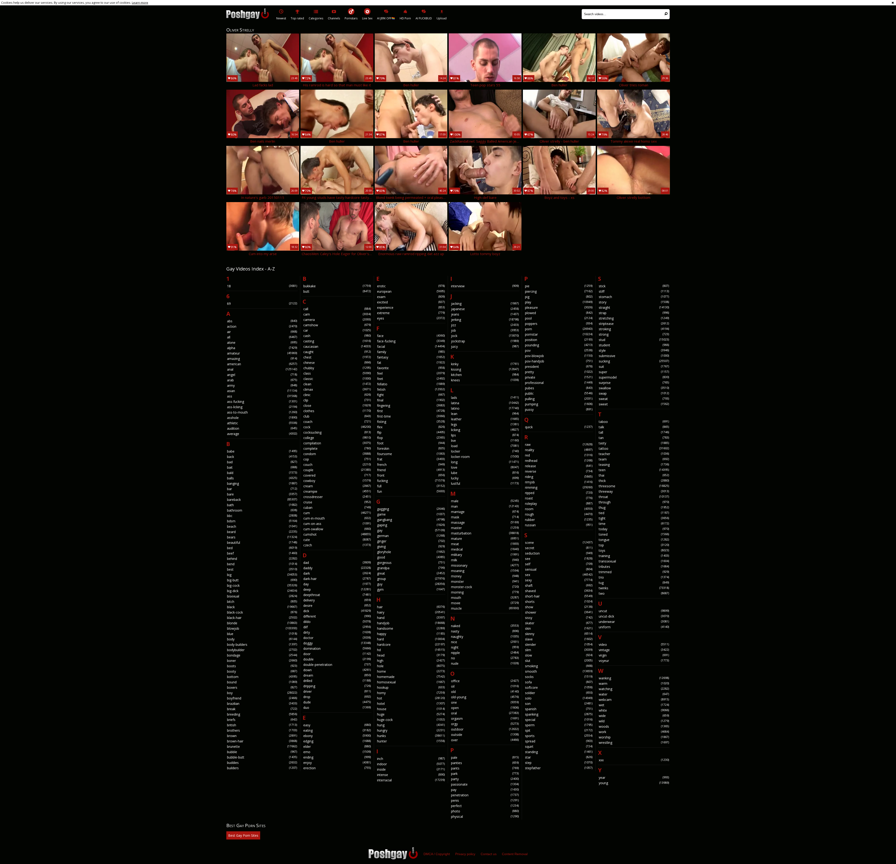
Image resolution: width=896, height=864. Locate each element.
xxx (634, 760)
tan (634, 438)
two (634, 593)
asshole (262, 417)
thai (634, 475)
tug (634, 582)
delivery (337, 600)
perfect (485, 806)
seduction (559, 553)
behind (262, 558)
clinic (337, 395)
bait (262, 467)
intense (411, 775)
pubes (559, 388)
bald (262, 473)
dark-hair (337, 578)
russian (559, 525)
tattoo (634, 448)
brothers (262, 730)
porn (559, 329)
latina (485, 403)
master (485, 528)
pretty (559, 372)
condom (337, 454)
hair (411, 607)
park (485, 773)
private (559, 377)
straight (634, 307)
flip (411, 432)
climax (337, 389)
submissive (634, 356)
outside (485, 734)
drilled (337, 680)
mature (485, 538)
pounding (559, 345)
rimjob (559, 482)
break (262, 709)
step (559, 762)
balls (262, 478)
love (485, 467)
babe (262, 451)
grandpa (411, 568)
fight (411, 395)
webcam (634, 699)
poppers (559, 323)
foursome (411, 454)
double (337, 659)
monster (485, 581)
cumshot (337, 534)
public (559, 393)
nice (485, 642)
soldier (559, 693)
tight (634, 518)
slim (559, 650)
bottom (262, 676)
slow (559, 655)
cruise (337, 502)
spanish (559, 709)
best (262, 569)
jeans (485, 314)
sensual (559, 569)
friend (411, 470)
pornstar (559, 334)
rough (559, 514)
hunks (411, 736)
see (559, 558)
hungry (411, 730)
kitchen (485, 374)
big (262, 574)
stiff (634, 291)
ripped (559, 493)
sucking (634, 361)
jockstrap (485, 341)
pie (559, 286)
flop (411, 438)
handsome (411, 628)
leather (485, 419)
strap (634, 313)
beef (262, 553)
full (411, 486)
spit (559, 730)
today (634, 529)
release (559, 466)
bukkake (337, 286)
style (634, 350)
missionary (485, 565)
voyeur (634, 660)
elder (337, 746)
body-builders (262, 644)
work (634, 732)
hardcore (411, 644)
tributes (634, 566)
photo (485, 811)
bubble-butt (262, 757)
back (262, 456)
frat (411, 459)
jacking (485, 303)
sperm (559, 725)
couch (337, 464)
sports (559, 736)
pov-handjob (559, 361)
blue (262, 634)
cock (337, 427)
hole (411, 666)
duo (337, 707)
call (337, 309)
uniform (634, 627)
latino (485, 408)
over (485, 740)
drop (337, 697)
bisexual (262, 596)
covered (337, 475)
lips (485, 435)
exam (411, 297)
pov (559, 350)
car (337, 330)
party (485, 779)
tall (634, 432)
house (411, 709)
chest (337, 357)
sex (559, 574)
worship (634, 737)
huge (411, 714)
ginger (411, 541)
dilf (337, 627)
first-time (411, 416)
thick (634, 480)
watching (634, 689)
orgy (485, 724)
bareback (262, 499)
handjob (411, 623)
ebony (337, 736)
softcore (559, 687)
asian (262, 391)
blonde (262, 623)
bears (262, 537)
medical (485, 549)
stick (634, 286)
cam (337, 314)
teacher (634, 454)
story (634, 302)
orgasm (485, 718)
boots (262, 666)
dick (337, 611)
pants (485, 768)
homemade (411, 676)
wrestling (634, 742)
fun (411, 491)
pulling (559, 399)
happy (411, 634)
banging (262, 483)
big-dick (262, 591)
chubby (337, 368)
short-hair (559, 596)
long (485, 462)
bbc (262, 515)
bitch (262, 601)
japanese (485, 309)
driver (337, 691)
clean (337, 384)
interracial (411, 780)
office (485, 681)
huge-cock (411, 719)
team (634, 459)
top (634, 545)
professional (559, 382)
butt (337, 291)
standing (559, 752)
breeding (262, 714)
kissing (485, 369)
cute (337, 539)
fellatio (411, 384)
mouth (485, 597)
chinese (337, 362)
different (337, 616)
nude (485, 663)
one (485, 702)
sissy (559, 617)
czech (337, 545)
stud (634, 339)
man (485, 506)
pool (559, 318)
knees (485, 380)
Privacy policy (465, 854)
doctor (337, 638)
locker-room (485, 456)
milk (485, 560)
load (485, 446)
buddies (262, 762)
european (411, 291)
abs (262, 321)
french (411, 464)
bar (262, 489)
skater (559, 623)
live (485, 440)
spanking (559, 714)
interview (485, 286)
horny (411, 693)
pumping (559, 404)
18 (262, 286)
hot (411, 698)
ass (262, 396)
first (411, 411)
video (634, 644)
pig (559, 297)
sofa (559, 682)
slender (559, 644)
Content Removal (515, 854)
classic (337, 378)
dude (337, 702)
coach (337, 421)
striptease (634, 323)
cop (337, 459)
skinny (559, 634)
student (634, 345)
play (559, 302)
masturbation (485, 533)
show (559, 607)
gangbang (411, 519)
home (411, 671)
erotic (411, 286)
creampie (337, 491)
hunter (411, 741)
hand (411, 617)
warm (634, 683)
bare (262, 494)
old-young (485, 697)
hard (411, 639)
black (262, 607)
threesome (634, 486)
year (634, 777)
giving (411, 546)
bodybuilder (262, 650)
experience (411, 307)
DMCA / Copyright (437, 854)
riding (559, 476)
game (411, 514)
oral (485, 713)
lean (485, 413)
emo (337, 752)
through (634, 502)
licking (485, 430)
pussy (559, 409)
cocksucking (337, 432)
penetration (485, 795)
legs (485, 424)
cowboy (337, 480)
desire (337, 605)
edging (337, 741)
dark (337, 573)
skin (559, 628)
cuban (337, 507)
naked (485, 626)
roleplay (559, 503)
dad (337, 562)
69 (262, 303)
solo (559, 698)
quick (559, 427)
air (262, 332)
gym (411, 589)
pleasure (559, 307)
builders (262, 768)
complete (337, 448)
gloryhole (411, 552)
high (411, 660)
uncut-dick (634, 616)
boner (262, 660)
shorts (559, 601)
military (485, 554)
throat (634, 497)
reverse (559, 471)
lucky (485, 478)
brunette (262, 746)
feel (411, 373)
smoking (559, 666)
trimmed (634, 572)
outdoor (485, 729)
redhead (559, 460)
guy (411, 584)
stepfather (559, 768)
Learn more (140, 2)
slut (559, 660)
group (411, 578)
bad (262, 462)
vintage (634, 650)
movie (485, 603)
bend (262, 564)
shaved (559, 591)
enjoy (337, 762)
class (337, 373)
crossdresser (337, 497)
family (411, 352)
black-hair (262, 617)
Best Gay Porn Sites (243, 835)
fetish (411, 389)
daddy (337, 568)
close (337, 405)
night (485, 647)
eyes (411, 318)
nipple (485, 652)
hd (411, 650)
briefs (262, 719)
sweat (634, 399)
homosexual (411, 682)
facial (411, 346)
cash (337, 336)
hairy (411, 612)
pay (485, 789)
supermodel (634, 377)
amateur (262, 353)
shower (559, 612)
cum (337, 513)
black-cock (262, 612)
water (634, 694)
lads (485, 397)
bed (262, 548)
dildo (337, 621)
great (411, 573)
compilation (337, 443)
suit (634, 366)
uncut (634, 611)
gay (411, 530)
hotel (411, 703)
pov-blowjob (559, 356)
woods (634, 726)
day (337, 584)
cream (337, 486)
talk (634, 427)
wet (634, 705)
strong (634, 334)
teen (634, 470)
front (411, 475)
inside (411, 769)
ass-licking (262, 407)
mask (485, 517)
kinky (485, 364)
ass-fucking (262, 401)
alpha (262, 348)
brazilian (262, 703)
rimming (559, 487)
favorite (411, 368)
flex (411, 427)
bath (262, 505)
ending (337, 757)
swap (634, 393)
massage (485, 522)
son (559, 703)
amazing (262, 358)
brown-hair (262, 741)
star (559, 757)
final (411, 400)
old (485, 691)
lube (485, 473)
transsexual (634, 561)
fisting (411, 421)
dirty (337, 632)
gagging (411, 509)
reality (559, 450)
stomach (634, 297)
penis (485, 800)
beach (262, 526)
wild (634, 721)
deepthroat (337, 595)
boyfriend (262, 698)
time (634, 523)
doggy (337, 643)
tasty (634, 443)
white (634, 710)
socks (559, 676)
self (559, 564)
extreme (411, 313)
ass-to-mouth (262, 412)
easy (337, 725)
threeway (634, 491)
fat (411, 362)
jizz (485, 325)
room (559, 509)
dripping (337, 686)
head (411, 655)
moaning (485, 571)
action (262, 326)
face (411, 336)
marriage (485, 511)
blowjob (262, 628)
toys (634, 550)
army (262, 385)
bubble (262, 752)
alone (262, 342)
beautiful (262, 542)
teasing (634, 464)
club (337, 416)
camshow (337, 325)
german (411, 536)
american (262, 364)
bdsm (262, 521)
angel (262, 374)
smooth (559, 671)
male (485, 501)
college (337, 438)
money (485, 576)
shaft (559, 585)
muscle (485, 608)
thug (634, 507)
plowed (559, 313)
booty (262, 671)
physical (485, 816)
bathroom (262, 510)
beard (262, 532)
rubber (559, 519)
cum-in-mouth (337, 518)
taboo (634, 421)
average (262, 434)
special (559, 719)
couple (337, 470)
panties (485, 763)
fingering (411, 405)
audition (262, 428)
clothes (337, 411)
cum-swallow (337, 529)
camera (337, 319)
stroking (634, 329)
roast (559, 498)
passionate (485, 784)
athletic (262, 423)
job (485, 330)
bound (262, 682)
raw (559, 444)
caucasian (337, 346)
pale (485, 757)
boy (262, 693)
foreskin (411, 448)
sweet (634, 404)
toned (634, 534)
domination (337, 648)
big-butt (262, 580)
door (337, 654)
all (262, 337)
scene (559, 542)
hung (411, 725)
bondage (262, 655)
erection (337, 768)
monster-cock (485, 587)
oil (485, 686)
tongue (634, 539)
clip (337, 400)
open (485, 708)
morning (485, 592)
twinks (634, 588)
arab (262, 380)
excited (411, 302)
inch (411, 758)
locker (485, 451)
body (262, 639)
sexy (559, 580)
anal (262, 369)
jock (485, 336)
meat (485, 544)
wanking (634, 678)
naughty (485, 636)
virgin (634, 655)
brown (262, 736)
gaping (411, 525)
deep (337, 589)
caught (337, 352)
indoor (411, 764)
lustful (485, 483)
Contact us (489, 854)
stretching (634, 318)
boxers (262, 687)
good (411, 557)
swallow (634, 388)
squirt (559, 746)
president (559, 366)
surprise (634, 382)
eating (337, 730)
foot (411, 443)
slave (559, 639)
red (559, 455)
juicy (485, 346)
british (262, 725)
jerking (485, 319)
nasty (485, 631)
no (485, 658)
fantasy (411, 357)
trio (634, 577)
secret (559, 548)
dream (337, 675)
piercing (559, 291)
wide (634, 715)
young (634, 783)
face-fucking (411, 341)
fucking (411, 480)
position (559, 339)
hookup (411, 687)
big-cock (262, 585)
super (634, 372)
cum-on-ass (337, 523)
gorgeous (411, 562)
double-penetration (337, 664)
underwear (634, 621)
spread (559, 741)
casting (337, 341)
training (634, 556)
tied (634, 513)
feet (411, 378)
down (337, 670)
